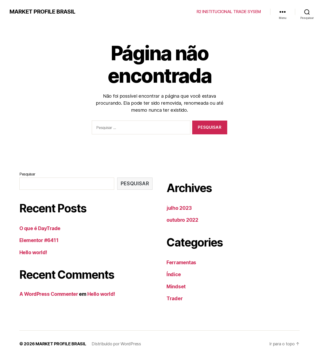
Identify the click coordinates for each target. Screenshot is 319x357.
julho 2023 (179, 208)
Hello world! (33, 252)
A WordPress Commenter (48, 294)
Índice (174, 274)
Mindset (176, 286)
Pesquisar (27, 174)
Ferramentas (181, 262)
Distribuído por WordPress (116, 343)
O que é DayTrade (39, 228)
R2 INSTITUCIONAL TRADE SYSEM (229, 11)
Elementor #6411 (38, 240)
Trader (175, 298)
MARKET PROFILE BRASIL (42, 11)
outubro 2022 (182, 220)
